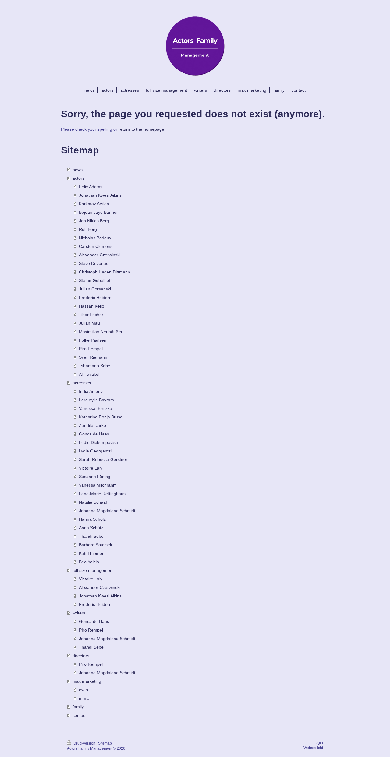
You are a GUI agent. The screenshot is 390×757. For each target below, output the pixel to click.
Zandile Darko (92, 425)
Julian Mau (89, 323)
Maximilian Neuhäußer (100, 331)
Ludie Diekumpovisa (98, 442)
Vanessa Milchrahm (98, 485)
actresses (82, 382)
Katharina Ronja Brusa (100, 416)
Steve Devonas (93, 263)
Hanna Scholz (92, 519)
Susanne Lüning (94, 476)
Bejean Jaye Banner (98, 212)
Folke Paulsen (92, 340)
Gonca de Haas (94, 433)
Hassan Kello (91, 306)
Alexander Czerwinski (99, 254)
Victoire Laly (90, 468)
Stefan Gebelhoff (95, 280)
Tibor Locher (91, 314)
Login (318, 743)
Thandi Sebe (91, 536)
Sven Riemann (93, 357)
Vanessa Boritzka (95, 408)
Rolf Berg (88, 229)
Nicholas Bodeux (95, 237)
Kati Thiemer (91, 553)
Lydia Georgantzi (95, 451)
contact (80, 715)
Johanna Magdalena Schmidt (107, 510)
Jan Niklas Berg (94, 220)
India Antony (91, 391)
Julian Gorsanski (95, 289)
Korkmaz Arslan (94, 203)
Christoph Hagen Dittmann (104, 271)
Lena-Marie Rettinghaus (102, 493)
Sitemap (105, 743)
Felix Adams (90, 186)
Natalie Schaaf (93, 502)
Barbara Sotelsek (95, 544)
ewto (83, 689)
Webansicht (313, 748)
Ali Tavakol (89, 374)
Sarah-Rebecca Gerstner (103, 459)
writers (79, 613)
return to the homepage (141, 129)
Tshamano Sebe (94, 365)
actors (78, 178)
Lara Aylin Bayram (96, 399)
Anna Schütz (91, 527)
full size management (93, 570)
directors (81, 655)
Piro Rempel (91, 348)
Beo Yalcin (89, 561)
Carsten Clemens (95, 246)
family (78, 706)
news (78, 169)
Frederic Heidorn (95, 297)
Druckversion (84, 743)
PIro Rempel (91, 630)
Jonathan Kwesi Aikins (100, 195)
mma (84, 698)
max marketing (87, 681)
